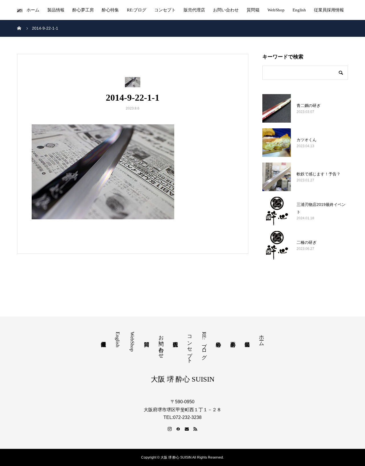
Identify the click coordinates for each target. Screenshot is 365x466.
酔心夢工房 (83, 10)
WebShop (276, 10)
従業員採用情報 (329, 10)
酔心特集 (110, 10)
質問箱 (253, 10)
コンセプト (165, 10)
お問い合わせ (226, 10)
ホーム (33, 10)
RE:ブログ (136, 10)
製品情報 (55, 10)
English (299, 10)
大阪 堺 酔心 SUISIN (182, 379)
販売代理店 (194, 10)
